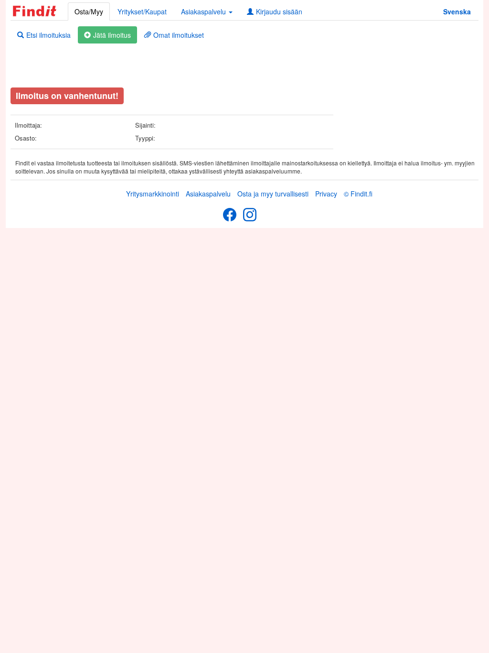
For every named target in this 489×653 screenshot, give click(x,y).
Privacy (326, 193)
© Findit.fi (358, 193)
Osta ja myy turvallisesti (272, 193)
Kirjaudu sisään (279, 11)
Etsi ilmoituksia (48, 35)
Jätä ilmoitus (112, 35)
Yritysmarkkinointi (152, 193)
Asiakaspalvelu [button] (204, 11)
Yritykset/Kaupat (142, 11)
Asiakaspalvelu (208, 193)
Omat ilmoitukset (178, 35)
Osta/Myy (88, 11)
